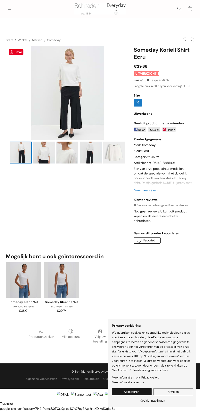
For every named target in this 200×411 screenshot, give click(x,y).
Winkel (22, 40)
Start (9, 40)
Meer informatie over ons (128, 382)
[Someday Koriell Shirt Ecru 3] (91, 152)
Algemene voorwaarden (41, 378)
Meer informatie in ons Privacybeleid (135, 377)
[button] (100, 9)
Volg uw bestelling (100, 339)
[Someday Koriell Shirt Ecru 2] (67, 152)
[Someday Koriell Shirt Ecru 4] (114, 152)
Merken (37, 40)
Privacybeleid (70, 378)
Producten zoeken (41, 337)
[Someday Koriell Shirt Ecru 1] (44, 152)
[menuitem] (185, 40)
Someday (54, 40)
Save (18, 52)
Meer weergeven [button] (145, 190)
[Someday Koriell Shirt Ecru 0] (21, 152)
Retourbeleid (91, 378)
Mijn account (71, 337)
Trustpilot (6, 404)
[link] (152, 399)
